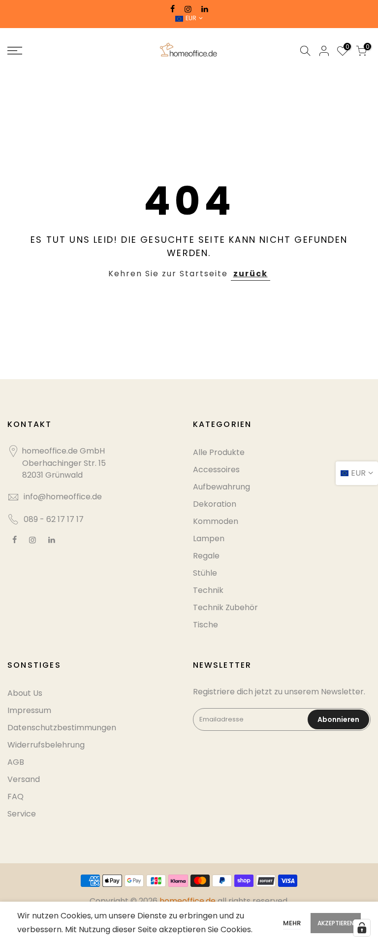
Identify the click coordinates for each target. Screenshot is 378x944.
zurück (250, 273)
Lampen (208, 538)
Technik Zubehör (225, 607)
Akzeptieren (335, 923)
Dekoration (214, 504)
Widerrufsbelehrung (46, 744)
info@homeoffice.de (63, 496)
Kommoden (215, 521)
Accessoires (216, 469)
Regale (206, 555)
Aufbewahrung (221, 486)
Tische (205, 624)
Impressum (29, 710)
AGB (15, 762)
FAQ (15, 796)
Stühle (205, 573)
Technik (208, 590)
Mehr (292, 923)
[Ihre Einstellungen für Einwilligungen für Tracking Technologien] (361, 927)
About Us (24, 693)
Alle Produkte (219, 452)
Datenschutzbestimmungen (61, 727)
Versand (23, 779)
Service (21, 813)
